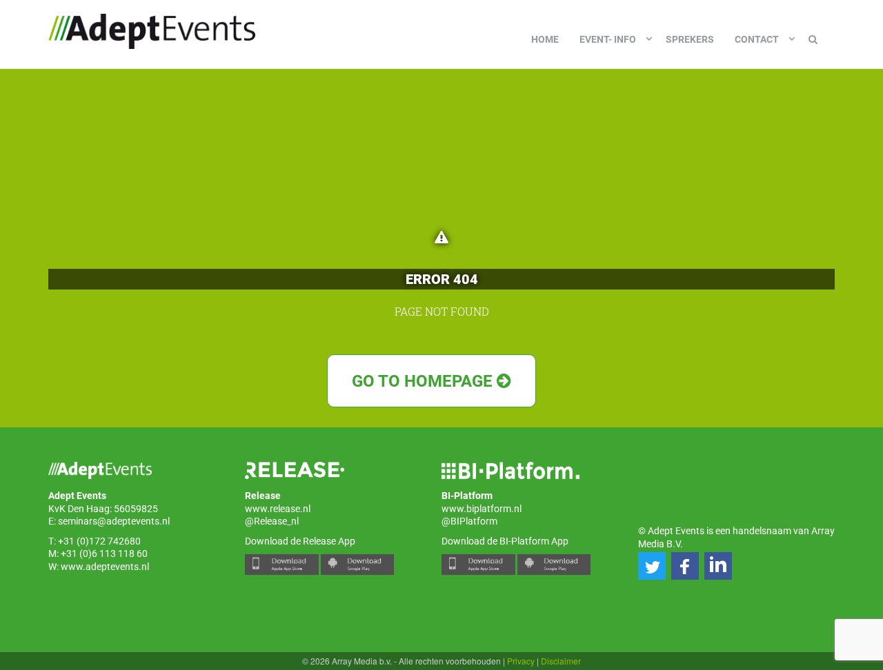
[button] (652, 566)
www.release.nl (277, 508)
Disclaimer (561, 661)
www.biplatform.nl (482, 508)
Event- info (607, 39)
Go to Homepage (424, 381)
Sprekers (690, 39)
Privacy (521, 661)
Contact (757, 39)
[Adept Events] (151, 29)
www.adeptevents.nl (105, 566)
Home (545, 39)
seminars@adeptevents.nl (114, 521)
